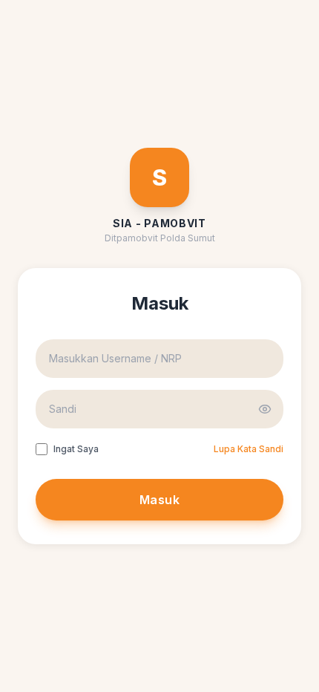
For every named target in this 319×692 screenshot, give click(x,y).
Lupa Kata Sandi (248, 448)
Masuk (159, 499)
